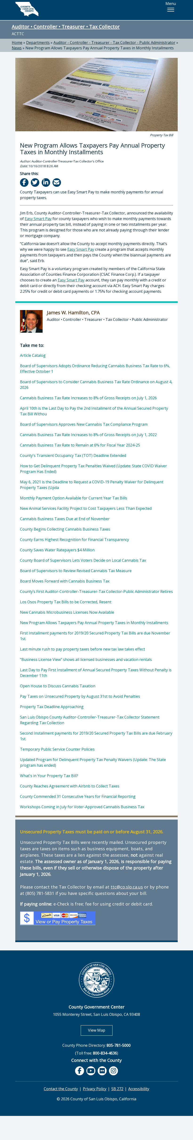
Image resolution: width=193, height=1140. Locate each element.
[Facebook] (24, 182)
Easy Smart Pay (38, 218)
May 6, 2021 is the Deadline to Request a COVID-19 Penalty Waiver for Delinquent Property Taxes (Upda (91, 484)
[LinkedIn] (46, 182)
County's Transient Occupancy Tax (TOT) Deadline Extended (73, 455)
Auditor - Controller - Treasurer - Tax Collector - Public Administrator (114, 42)
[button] (171, 9)
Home (17, 42)
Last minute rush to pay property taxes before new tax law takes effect (82, 649)
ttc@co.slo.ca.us (127, 887)
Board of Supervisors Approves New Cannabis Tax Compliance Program (84, 424)
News (17, 48)
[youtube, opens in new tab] (91, 1071)
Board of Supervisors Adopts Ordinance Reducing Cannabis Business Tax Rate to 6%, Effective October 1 (95, 368)
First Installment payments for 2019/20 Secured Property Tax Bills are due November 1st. (95, 635)
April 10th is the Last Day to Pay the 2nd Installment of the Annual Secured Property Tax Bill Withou (94, 411)
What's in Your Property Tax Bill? (49, 775)
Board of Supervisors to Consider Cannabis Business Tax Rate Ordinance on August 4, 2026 (96, 384)
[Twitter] (35, 182)
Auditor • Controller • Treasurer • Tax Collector (66, 26)
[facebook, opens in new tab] (79, 1071)
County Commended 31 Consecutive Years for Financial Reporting (78, 796)
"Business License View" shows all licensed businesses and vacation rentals (86, 659)
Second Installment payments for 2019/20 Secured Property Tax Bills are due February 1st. (96, 736)
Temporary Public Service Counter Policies (57, 749)
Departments (38, 42)
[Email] (57, 182)
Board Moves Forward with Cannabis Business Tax (64, 581)
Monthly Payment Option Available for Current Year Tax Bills (73, 498)
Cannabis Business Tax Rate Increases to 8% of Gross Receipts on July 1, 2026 (88, 397)
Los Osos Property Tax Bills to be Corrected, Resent (65, 601)
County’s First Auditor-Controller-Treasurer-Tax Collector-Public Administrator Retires (96, 591)
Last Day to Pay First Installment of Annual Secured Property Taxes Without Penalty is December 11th (96, 672)
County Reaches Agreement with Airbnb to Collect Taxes (69, 786)
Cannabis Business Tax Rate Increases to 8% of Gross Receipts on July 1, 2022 (88, 434)
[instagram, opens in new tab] (113, 1071)
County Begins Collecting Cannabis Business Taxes (65, 529)
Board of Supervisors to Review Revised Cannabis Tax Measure (76, 570)
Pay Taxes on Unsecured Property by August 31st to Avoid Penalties (80, 696)
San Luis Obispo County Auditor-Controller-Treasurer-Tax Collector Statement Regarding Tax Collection (89, 720)
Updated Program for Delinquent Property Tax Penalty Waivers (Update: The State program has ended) (93, 762)
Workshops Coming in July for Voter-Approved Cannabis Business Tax (82, 806)
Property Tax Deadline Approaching (52, 706)
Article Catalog (33, 355)
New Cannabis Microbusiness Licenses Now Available (67, 612)
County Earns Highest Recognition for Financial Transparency (74, 539)
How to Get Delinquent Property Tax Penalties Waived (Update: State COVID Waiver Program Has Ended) (93, 468)
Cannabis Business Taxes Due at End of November (65, 518)
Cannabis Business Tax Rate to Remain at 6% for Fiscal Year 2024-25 (80, 445)
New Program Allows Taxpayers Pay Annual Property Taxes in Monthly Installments (99, 48)
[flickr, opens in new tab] (102, 1071)
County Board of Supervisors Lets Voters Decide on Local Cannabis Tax (83, 560)
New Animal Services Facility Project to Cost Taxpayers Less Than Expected (86, 508)
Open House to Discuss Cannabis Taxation (57, 686)
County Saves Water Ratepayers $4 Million (57, 550)
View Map (100, 1030)
